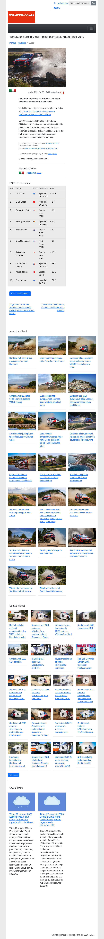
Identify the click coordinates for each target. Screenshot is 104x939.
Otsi (93, 3)
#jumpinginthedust (31, 148)
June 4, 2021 (52, 154)
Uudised (22, 43)
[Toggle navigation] (91, 28)
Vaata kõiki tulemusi (20, 293)
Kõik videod (13, 775)
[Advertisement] (82, 60)
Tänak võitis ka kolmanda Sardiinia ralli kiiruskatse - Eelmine (52, 307)
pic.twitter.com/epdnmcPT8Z (48, 148)
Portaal (12, 43)
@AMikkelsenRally (52, 143)
